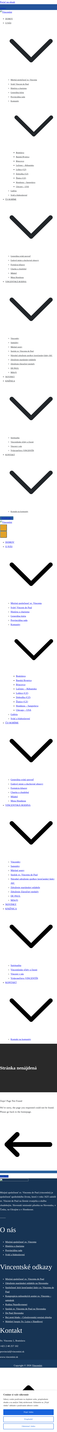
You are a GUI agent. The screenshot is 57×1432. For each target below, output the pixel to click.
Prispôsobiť (28, 1419)
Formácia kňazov (18, 265)
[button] (31, 76)
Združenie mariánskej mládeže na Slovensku (26, 1283)
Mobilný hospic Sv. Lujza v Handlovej (24, 1321)
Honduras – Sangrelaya (25, 182)
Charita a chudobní (18, 269)
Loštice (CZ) (21, 169)
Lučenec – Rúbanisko (25, 165)
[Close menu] (3, 534)
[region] (28, 1411)
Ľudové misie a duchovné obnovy (25, 260)
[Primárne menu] (3, 527)
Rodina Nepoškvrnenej (16, 1304)
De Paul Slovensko (14, 1313)
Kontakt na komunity (19, 511)
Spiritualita (15, 438)
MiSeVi (14, 372)
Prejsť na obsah (7, 2)
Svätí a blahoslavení (19, 195)
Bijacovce (20, 161)
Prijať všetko (28, 1412)
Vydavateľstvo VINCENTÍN (22, 450)
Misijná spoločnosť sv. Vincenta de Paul (24, 1279)
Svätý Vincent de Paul (20, 84)
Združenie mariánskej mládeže (23, 360)
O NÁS (8, 546)
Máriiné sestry (16, 347)
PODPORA (7, 518)
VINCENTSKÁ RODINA (17, 805)
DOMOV (9, 19)
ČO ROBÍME (12, 722)
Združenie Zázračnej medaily (23, 364)
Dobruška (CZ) (22, 174)
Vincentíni (37, 1365)
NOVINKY (10, 377)
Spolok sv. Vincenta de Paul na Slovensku (25, 1308)
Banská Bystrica (22, 157)
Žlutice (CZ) (21, 178)
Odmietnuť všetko (28, 1426)
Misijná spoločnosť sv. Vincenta (24, 80)
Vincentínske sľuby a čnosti (22, 442)
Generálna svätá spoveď (21, 256)
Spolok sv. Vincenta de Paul (22, 351)
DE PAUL (15, 368)
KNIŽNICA (11, 908)
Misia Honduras (17, 277)
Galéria (14, 191)
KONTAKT (11, 982)
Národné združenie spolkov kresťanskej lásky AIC (31, 355)
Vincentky (15, 338)
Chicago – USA (22, 187)
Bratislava (20, 153)
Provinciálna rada (18, 97)
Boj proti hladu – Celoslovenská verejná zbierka (28, 1317)
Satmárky (14, 343)
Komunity (15, 624)
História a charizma (19, 88)
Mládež (14, 273)
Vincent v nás (16, 446)
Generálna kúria (17, 92)
